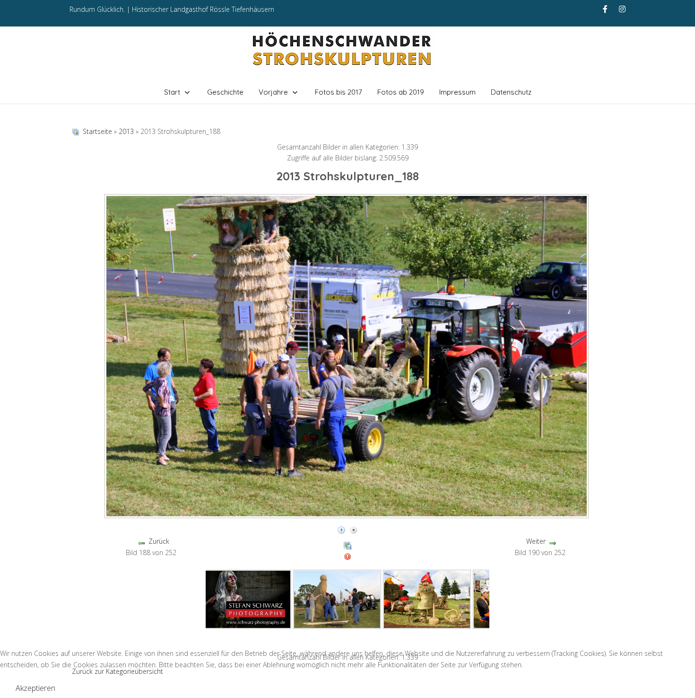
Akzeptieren (35, 688)
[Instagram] (622, 9)
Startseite (97, 131)
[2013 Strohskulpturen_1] (337, 598)
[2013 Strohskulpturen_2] (427, 598)
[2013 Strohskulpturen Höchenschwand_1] (247, 598)
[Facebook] (605, 9)
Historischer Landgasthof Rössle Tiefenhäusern (203, 9)
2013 (126, 131)
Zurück (158, 541)
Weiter (536, 541)
